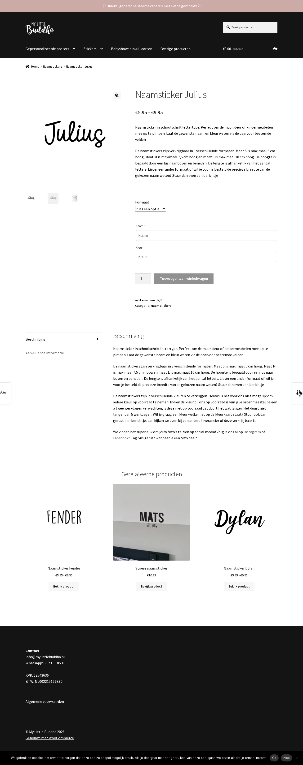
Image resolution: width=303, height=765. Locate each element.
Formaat (142, 202)
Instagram (252, 431)
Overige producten (175, 48)
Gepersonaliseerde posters (47, 48)
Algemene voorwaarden (45, 701)
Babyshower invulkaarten (131, 48)
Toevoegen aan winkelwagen (184, 278)
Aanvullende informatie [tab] (45, 352)
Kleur (139, 247)
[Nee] (297, 758)
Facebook (121, 438)
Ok (274, 758)
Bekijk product (64, 586)
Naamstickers (52, 66)
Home (35, 66)
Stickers (90, 48)
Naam (147, 226)
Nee (286, 758)
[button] (117, 95)
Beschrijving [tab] (35, 339)
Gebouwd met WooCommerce (50, 737)
